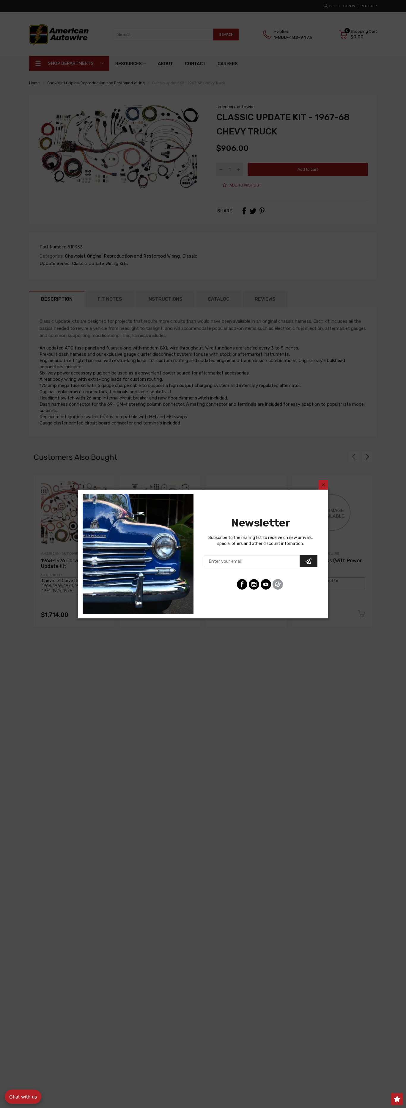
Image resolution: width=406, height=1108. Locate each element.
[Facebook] (242, 584)
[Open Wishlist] (397, 1099)
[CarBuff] (278, 584)
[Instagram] (254, 584)
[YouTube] (266, 584)
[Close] (323, 485)
